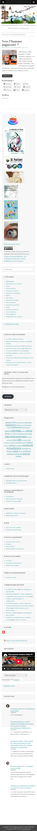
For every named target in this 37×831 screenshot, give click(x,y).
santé (15, 451)
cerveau (16, 430)
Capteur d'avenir (11, 577)
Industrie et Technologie (13, 501)
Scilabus (8, 544)
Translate (16, 680)
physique (6, 445)
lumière (25, 440)
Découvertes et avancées (14, 284)
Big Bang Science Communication (16, 480)
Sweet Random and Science (15, 549)
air (23, 422)
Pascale (20, 251)
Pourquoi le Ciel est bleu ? (14, 563)
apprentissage (27, 425)
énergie (26, 453)
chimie (29, 430)
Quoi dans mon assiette (13, 527)
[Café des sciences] (13, 124)
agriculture (19, 422)
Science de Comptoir (12, 565)
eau (7, 436)
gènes (14, 440)
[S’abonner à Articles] (3, 633)
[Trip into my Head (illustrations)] (11, 240)
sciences (27, 451)
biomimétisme (26, 427)
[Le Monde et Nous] (18, 14)
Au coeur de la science (13, 542)
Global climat (10, 468)
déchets (15, 434)
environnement (18, 436)
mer (29, 440)
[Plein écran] (32, 669)
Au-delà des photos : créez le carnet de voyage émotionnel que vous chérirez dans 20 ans (19, 606)
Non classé (9, 298)
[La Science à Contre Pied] (14, 182)
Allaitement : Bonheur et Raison (16, 513)
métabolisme (7, 442)
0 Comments (24, 47)
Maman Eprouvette (12, 515)
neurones (18, 442)
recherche (28, 445)
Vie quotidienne (11, 314)
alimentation (28, 422)
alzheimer (19, 425)
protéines (19, 445)
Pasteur (29, 442)
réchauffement (14, 448)
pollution (12, 445)
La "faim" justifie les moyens (14, 339)
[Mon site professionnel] (14, 169)
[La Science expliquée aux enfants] (11, 219)
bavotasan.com (27, 829)
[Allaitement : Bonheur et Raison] (11, 197)
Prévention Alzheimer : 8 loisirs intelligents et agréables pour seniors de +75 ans (22, 724)
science (21, 451)
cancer (8, 431)
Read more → (7, 76)
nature (13, 442)
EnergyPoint (10, 496)
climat (7, 434)
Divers (8, 286)
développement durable (24, 434)
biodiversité (16, 427)
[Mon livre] (14, 155)
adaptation (8, 422)
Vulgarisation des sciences (14, 316)
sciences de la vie (14, 454)
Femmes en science (12, 291)
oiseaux (24, 442)
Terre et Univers (11, 312)
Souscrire (8, 396)
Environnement (10, 288)
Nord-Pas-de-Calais (12, 300)
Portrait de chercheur (12, 305)
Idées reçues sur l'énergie (14, 499)
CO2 (11, 433)
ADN (14, 422)
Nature (8, 295)
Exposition (29, 437)
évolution (18, 456)
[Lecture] (5, 669)
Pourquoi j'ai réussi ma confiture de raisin (19, 346)
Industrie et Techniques (13, 293)
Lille (19, 440)
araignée (9, 427)
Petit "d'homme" (11, 302)
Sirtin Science (10, 546)
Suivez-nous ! (9, 686)
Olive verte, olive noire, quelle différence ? (19, 348)
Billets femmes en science (12, 244)
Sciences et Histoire (12, 309)
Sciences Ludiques (12, 613)
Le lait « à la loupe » (20, 620)
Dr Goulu (9, 561)
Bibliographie (10, 281)
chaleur (23, 431)
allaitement (10, 425)
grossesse (9, 440)
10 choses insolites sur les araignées (17, 351)
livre (23, 440)
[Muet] (29, 669)
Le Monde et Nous (8, 47)
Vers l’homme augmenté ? (12, 43)
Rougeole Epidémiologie (13, 530)
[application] (18, 661)
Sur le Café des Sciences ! (17, 641)
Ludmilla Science (11, 483)
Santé (8, 307)
